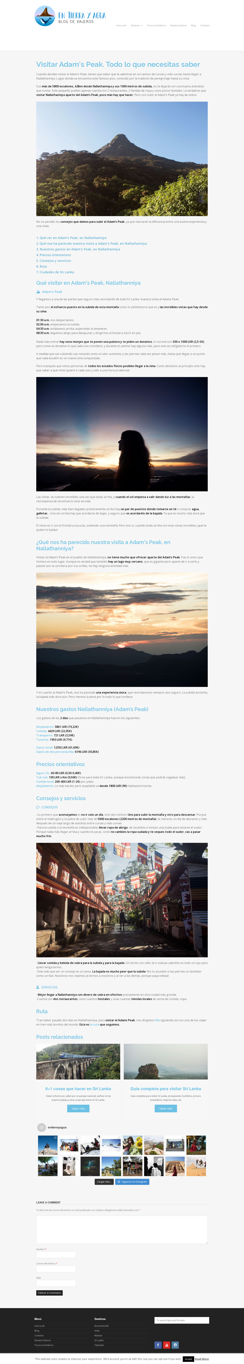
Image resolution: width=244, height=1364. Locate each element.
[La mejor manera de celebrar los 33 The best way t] (196, 1166)
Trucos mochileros (156, 25)
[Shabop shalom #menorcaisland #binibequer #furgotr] (69, 1166)
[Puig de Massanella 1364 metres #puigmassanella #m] (48, 1145)
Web (38, 1277)
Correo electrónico (46, 1263)
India (96, 1330)
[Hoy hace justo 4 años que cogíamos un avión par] (154, 1166)
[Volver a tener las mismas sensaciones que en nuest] (175, 1166)
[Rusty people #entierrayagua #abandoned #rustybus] (132, 1166)
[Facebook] (158, 1345)
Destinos (135, 25)
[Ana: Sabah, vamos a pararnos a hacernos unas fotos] (132, 1145)
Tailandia (99, 1345)
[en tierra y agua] (70, 43)
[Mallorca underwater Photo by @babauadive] (90, 1166)
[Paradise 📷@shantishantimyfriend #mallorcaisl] (111, 1166)
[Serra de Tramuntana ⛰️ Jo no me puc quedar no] (154, 1145)
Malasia (98, 1335)
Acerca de (121, 25)
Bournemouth (101, 1325)
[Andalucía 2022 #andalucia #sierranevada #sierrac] (111, 1145)
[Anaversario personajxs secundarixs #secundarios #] (69, 1145)
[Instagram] (175, 1345)
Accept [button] (188, 1359)
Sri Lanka (98, 1340)
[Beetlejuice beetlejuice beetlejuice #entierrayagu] (196, 1145)
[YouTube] (166, 1345)
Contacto (205, 25)
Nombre (41, 1249)
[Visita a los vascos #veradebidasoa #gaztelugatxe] (175, 1145)
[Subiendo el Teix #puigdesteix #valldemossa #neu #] (90, 1145)
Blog (193, 25)
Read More (202, 1359)
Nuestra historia (178, 25)
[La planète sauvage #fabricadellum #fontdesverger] (48, 1166)
